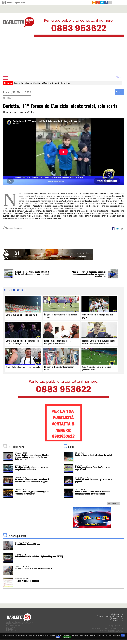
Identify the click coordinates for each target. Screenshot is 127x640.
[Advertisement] (63, 57)
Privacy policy (115, 618)
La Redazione (115, 614)
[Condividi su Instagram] (122, 230)
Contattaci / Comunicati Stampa (108, 616)
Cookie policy (115, 620)
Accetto (67, 637)
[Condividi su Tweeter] (118, 230)
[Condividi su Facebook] (113, 230)
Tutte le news (112, 503)
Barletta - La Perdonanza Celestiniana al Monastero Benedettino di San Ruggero (43, 83)
